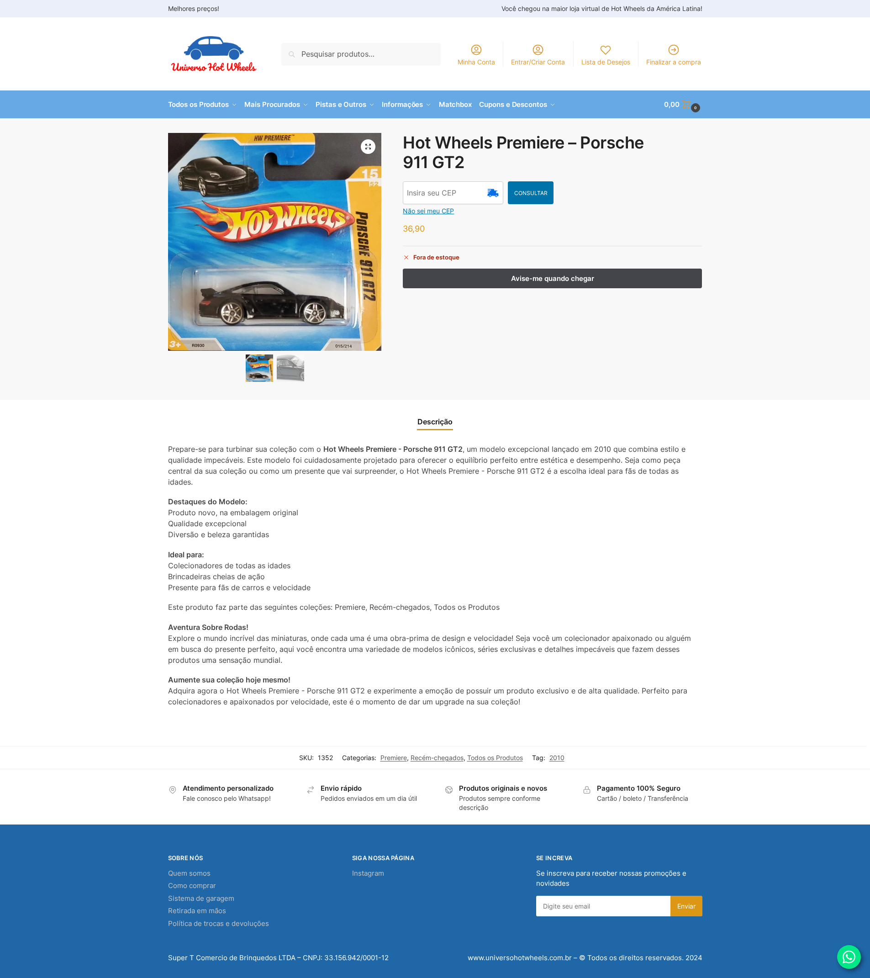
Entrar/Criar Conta (538, 62)
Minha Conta (476, 62)
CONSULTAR (531, 193)
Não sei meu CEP (428, 211)
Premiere (393, 757)
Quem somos (189, 873)
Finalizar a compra (673, 62)
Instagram (368, 873)
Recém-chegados (437, 757)
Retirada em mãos (197, 910)
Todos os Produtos (495, 757)
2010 (556, 757)
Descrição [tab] (435, 421)
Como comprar (192, 885)
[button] (683, 104)
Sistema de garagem (201, 898)
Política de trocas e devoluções (218, 923)
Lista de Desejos (605, 62)
